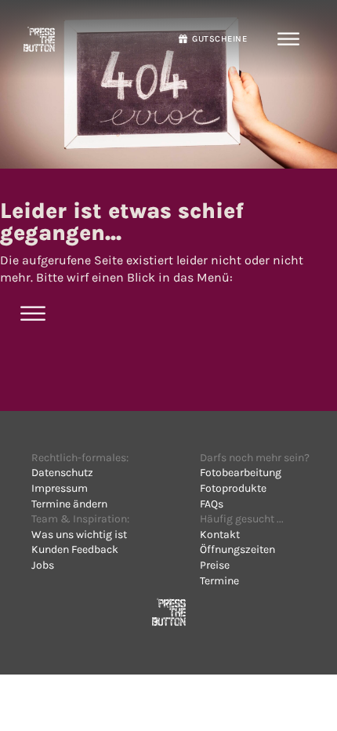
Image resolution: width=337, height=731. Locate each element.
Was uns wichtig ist (79, 534)
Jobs (42, 565)
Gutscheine (219, 39)
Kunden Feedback (74, 549)
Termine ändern (69, 504)
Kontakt (220, 534)
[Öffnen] (289, 39)
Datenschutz (62, 472)
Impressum (59, 488)
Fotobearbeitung (240, 472)
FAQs (211, 504)
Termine (219, 580)
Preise (215, 565)
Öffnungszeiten (237, 549)
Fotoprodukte (233, 488)
